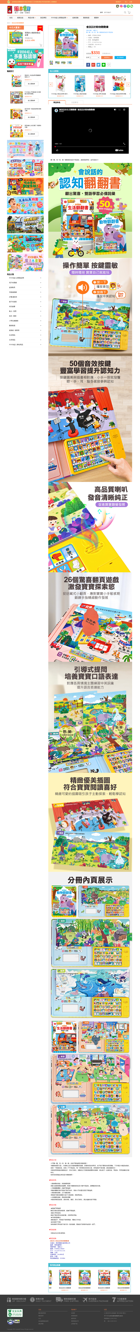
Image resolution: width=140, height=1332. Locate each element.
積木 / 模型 (25, 316)
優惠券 (96, 17)
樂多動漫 (86, 17)
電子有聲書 (25, 283)
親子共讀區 (25, 302)
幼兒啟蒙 (25, 306)
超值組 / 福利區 (25, 330)
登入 (126, 2)
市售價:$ (29, 38)
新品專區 (43, 17)
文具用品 (25, 340)
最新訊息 (20, 17)
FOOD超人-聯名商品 (25, 344)
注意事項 (74, 102)
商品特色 (56, 102)
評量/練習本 (25, 297)
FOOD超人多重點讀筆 (25, 278)
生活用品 (25, 335)
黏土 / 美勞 (25, 311)
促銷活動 (75, 17)
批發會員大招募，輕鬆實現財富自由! (23, 2)
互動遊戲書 (25, 292)
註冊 (130, 2)
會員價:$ (30, 40)
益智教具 (25, 287)
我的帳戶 (118, 2)
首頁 (10, 17)
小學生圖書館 (25, 321)
